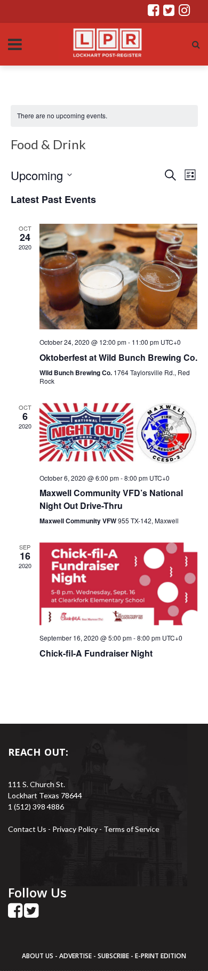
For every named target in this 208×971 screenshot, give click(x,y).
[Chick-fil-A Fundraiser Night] (118, 584)
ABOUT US (38, 955)
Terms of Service (131, 829)
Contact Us (27, 829)
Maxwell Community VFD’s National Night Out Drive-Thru (111, 499)
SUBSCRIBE (114, 955)
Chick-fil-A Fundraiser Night (96, 653)
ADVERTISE (75, 955)
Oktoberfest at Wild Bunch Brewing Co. (118, 357)
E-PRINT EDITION (160, 955)
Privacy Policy (75, 829)
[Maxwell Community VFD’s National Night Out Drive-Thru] (118, 434)
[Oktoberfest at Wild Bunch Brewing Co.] (118, 276)
